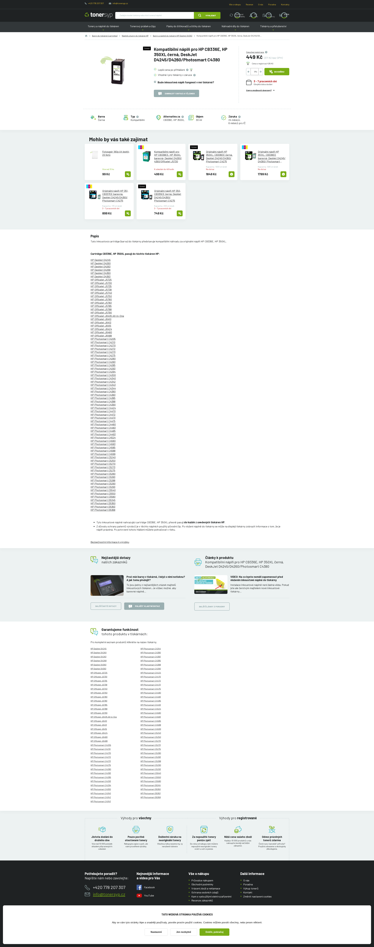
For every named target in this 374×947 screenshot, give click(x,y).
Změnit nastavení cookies (257, 896)
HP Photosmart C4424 (103, 408)
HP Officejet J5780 (101, 299)
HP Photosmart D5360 (103, 503)
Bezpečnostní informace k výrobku (110, 542)
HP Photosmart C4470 (103, 411)
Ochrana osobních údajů (204, 892)
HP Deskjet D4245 (101, 259)
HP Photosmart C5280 (103, 473)
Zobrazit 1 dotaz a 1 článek (180, 93)
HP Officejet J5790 (101, 312)
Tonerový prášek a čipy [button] (143, 28)
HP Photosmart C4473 (103, 417)
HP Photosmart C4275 (103, 355)
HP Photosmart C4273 (103, 352)
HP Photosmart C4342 (103, 381)
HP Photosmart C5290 (103, 483)
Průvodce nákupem (202, 880)
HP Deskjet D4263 (100, 266)
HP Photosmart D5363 (103, 506)
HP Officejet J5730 (101, 283)
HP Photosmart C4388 (103, 401)
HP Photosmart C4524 (103, 437)
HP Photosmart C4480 (103, 424)
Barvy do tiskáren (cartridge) (104, 35)
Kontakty (285, 4)
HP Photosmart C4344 (103, 388)
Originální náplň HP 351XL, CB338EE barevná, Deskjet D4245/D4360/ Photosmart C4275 (271, 156)
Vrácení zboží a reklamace (205, 888)
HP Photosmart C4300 (103, 375)
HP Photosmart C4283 (103, 362)
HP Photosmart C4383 (103, 394)
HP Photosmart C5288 (103, 480)
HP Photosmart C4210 (103, 342)
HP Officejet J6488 (101, 335)
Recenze (249, 4)
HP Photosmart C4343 (103, 384)
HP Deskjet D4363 (100, 276)
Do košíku (279, 71)
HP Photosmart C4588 (103, 450)
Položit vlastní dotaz (147, 606)
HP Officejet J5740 (101, 292)
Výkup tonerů (250, 888)
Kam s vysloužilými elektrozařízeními (211, 896)
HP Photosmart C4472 (103, 414)
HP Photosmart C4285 (103, 365)
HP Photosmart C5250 (103, 460)
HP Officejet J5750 (101, 296)
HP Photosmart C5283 (103, 477)
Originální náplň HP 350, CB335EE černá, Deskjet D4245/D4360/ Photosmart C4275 (167, 195)
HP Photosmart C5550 (103, 493)
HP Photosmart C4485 (103, 431)
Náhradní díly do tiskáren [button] (235, 28)
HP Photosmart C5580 (103, 496)
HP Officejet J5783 (101, 302)
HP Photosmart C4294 (103, 371)
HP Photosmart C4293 (103, 368)
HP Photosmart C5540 (103, 490)
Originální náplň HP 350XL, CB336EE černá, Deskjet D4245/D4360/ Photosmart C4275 (219, 156)
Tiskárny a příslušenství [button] (273, 28)
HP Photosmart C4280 (103, 358)
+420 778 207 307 (96, 3)
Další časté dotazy (106, 606)
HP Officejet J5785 (101, 306)
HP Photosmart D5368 (103, 509)
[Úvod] (86, 35)
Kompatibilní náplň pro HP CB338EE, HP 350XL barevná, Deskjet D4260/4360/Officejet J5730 (168, 156)
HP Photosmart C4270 (103, 345)
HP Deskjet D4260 (101, 263)
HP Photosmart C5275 (103, 470)
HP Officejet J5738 (101, 289)
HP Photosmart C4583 (103, 444)
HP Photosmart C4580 (103, 440)
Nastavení (156, 932)
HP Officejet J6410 (101, 319)
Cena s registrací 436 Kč (262, 63)
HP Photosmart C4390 (103, 404)
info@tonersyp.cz (120, 3)
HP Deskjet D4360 (101, 273)
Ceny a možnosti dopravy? (259, 90)
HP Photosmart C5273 (103, 467)
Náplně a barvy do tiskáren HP (135, 35)
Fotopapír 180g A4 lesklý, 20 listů (116, 153)
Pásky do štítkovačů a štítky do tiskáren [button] (188, 28)
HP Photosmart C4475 (103, 421)
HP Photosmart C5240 (103, 457)
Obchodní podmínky (202, 884)
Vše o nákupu (235, 4)
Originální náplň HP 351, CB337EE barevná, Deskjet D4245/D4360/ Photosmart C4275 (115, 195)
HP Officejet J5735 (101, 286)
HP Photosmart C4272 (103, 348)
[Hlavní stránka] (98, 15)
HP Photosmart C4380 (103, 391)
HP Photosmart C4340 (103, 378)
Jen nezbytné (183, 932)
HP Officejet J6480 (101, 332)
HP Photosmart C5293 (103, 486)
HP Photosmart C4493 (103, 434)
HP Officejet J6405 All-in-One (107, 315)
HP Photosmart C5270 (103, 463)
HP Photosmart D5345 (103, 500)
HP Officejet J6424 (101, 329)
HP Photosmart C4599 (103, 454)
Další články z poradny (212, 606)
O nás (260, 4)
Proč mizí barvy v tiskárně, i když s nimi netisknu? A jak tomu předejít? (156, 578)
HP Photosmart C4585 (103, 447)
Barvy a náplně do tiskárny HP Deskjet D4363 (172, 35)
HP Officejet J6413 (101, 322)
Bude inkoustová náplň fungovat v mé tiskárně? (186, 82)
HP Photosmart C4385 (103, 398)
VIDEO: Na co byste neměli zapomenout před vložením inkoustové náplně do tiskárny (256, 578)
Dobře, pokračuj (214, 932)
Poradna (272, 4)
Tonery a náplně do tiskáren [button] (103, 28)
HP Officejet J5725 (101, 279)
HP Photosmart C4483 (103, 427)
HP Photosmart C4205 (103, 338)
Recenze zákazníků (202, 900)
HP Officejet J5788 (101, 309)
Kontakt (247, 892)
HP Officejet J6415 (101, 325)
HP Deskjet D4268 (100, 269)
